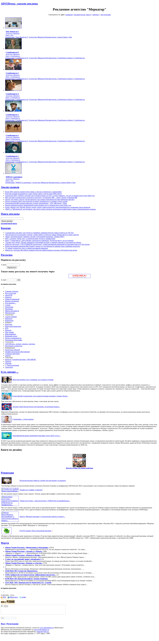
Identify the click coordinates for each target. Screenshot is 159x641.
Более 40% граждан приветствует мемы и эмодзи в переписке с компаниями (33, 192)
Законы (8, 356)
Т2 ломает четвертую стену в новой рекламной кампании (26, 248)
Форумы (8, 363)
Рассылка (6, 254)
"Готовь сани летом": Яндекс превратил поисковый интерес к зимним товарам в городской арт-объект (43, 242)
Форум (5, 542)
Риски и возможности (13, 338)
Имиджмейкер (10, 334)
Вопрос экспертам (12, 301)
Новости (8, 297)
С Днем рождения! (12, 365)
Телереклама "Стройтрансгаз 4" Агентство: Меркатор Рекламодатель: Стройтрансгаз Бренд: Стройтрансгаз (45, 99)
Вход (3, 624)
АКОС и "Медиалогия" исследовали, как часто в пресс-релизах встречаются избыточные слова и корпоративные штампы (50, 209)
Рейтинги (8, 319)
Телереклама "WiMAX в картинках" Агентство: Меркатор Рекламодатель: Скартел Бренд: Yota (40, 182)
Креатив (6, 228)
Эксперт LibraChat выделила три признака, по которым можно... (36, 407)
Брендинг (8, 324)
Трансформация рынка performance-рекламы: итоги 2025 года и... (36, 436)
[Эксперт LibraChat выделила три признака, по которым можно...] (6, 410)
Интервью (9, 309)
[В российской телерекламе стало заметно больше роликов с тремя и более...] (6, 399)
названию (69, 15)
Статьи (7, 305)
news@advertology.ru (41, 630)
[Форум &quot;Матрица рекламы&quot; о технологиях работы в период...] (10, 520)
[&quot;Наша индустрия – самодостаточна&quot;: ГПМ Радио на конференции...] (10, 505)
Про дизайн (9, 332)
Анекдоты (9, 367)
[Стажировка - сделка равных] (6, 422)
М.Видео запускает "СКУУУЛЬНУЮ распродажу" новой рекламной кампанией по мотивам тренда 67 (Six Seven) (47, 244)
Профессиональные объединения (17, 352)
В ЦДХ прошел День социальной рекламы (35, 531)
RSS (4, 597)
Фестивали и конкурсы (13, 346)
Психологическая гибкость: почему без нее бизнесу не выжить (43, 480)
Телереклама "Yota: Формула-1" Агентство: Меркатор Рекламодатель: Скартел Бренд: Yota (38, 37)
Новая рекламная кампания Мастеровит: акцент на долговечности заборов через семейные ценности (42, 246)
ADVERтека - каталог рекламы (19, 3)
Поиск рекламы (10, 213)
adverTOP (8, 295)
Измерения (9, 320)
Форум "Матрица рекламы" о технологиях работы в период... (42, 516)
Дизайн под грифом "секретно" (31, 490)
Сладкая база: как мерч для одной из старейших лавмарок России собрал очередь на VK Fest (39, 233)
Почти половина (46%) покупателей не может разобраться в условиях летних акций (36, 201)
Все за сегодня (10, 293)
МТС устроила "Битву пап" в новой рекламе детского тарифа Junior (30, 238)
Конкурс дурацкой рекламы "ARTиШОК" (20, 359)
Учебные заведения (12, 354)
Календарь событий (12, 350)
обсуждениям (106, 15)
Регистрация (12, 624)
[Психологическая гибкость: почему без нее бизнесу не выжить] (6, 484)
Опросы (8, 361)
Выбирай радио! (11, 336)
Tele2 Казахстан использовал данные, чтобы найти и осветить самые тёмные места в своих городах (42, 235)
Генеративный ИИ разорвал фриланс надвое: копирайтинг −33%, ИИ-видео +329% (36, 203)
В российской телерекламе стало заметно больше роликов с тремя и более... (40, 396)
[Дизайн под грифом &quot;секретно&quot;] (10, 491)
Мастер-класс (10, 313)
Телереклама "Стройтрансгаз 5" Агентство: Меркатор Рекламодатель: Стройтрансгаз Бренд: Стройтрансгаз (45, 79)
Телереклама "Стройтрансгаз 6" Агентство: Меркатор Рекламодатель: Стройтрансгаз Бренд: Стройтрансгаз (45, 58)
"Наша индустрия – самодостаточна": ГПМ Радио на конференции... (45, 501)
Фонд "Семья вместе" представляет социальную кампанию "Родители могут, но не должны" (39, 240)
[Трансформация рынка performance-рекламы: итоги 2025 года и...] (6, 439)
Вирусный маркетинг (13, 326)
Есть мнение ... (10, 303)
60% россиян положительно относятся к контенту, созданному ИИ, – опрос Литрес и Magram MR (41, 197)
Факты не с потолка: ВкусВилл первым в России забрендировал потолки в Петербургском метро (41, 250)
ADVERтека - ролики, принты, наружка (20, 344)
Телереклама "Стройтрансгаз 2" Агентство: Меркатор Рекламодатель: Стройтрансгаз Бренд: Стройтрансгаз (45, 141)
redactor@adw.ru (43, 631)
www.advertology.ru (47, 628)
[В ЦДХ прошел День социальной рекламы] (6, 534)
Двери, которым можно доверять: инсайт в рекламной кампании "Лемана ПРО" (34, 237)
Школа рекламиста (12, 311)
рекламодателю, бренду (82, 15)
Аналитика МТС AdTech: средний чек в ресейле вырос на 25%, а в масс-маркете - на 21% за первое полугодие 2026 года (50, 196)
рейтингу (96, 15)
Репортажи (9, 307)
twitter (24, 597)
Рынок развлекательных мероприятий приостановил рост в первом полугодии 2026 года (38, 205)
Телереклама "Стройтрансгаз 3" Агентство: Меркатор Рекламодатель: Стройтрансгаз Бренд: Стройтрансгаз (45, 120)
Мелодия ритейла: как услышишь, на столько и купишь (32, 380)
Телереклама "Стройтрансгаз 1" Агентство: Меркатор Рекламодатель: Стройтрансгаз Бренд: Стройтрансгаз (45, 162)
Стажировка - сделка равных (23, 419)
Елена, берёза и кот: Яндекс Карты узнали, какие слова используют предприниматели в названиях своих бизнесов (47, 207)
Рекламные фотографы (13, 340)
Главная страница (11, 291)
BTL (7, 328)
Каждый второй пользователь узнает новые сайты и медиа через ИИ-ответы (33, 194)
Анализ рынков (10, 187)
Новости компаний (12, 299)
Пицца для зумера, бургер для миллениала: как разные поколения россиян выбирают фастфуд (40, 199)
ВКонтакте (14, 597)
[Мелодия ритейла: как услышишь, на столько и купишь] (6, 383)
